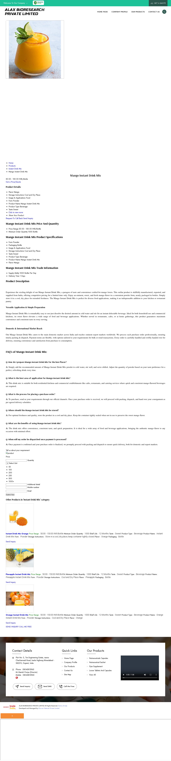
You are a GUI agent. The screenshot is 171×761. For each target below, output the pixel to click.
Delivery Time (14, 276)
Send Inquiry (28, 218)
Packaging (13, 245)
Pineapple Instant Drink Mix (18, 574)
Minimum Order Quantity (18, 231)
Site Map (67, 674)
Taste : (115, 533)
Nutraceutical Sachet (97, 662)
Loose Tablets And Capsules (100, 670)
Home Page (102, 11)
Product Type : (132, 533)
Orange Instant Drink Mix (17, 615)
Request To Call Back (14, 218)
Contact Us (153, 11)
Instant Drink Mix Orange (17, 533)
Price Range (13, 229)
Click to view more (16, 212)
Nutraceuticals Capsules (98, 658)
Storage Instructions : (61, 536)
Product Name (14, 259)
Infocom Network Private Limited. (49, 708)
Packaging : (116, 536)
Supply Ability (14, 273)
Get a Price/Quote (13, 182)
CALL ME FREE (25, 626)
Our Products (138, 11)
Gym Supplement (95, 666)
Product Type (14, 256)
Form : (21, 536)
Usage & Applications (17, 248)
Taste (11, 254)
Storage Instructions (16, 251)
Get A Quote (160, 3)
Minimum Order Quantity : (76, 533)
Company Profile (119, 11)
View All (92, 674)
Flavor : (101, 536)
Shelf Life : (99, 533)
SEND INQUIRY (12, 626)
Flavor (11, 262)
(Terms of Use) (62, 706)
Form (10, 242)
